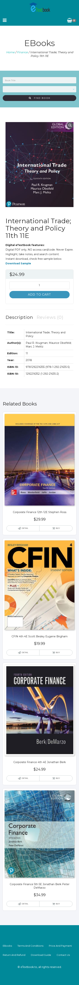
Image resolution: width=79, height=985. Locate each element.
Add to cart (39, 294)
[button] (70, 125)
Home (10, 52)
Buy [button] (58, 528)
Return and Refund (14, 954)
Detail (25, 528)
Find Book (40, 98)
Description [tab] (19, 317)
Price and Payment (60, 945)
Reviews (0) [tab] (50, 317)
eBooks (7, 945)
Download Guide (41, 954)
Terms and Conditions (30, 945)
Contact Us (63, 954)
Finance (22, 52)
